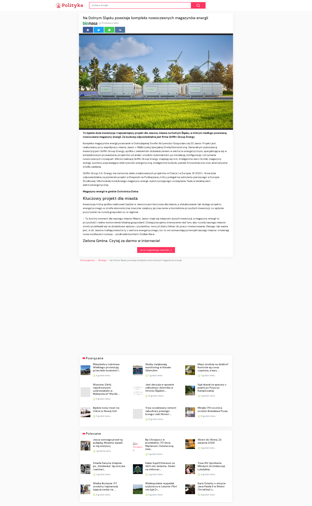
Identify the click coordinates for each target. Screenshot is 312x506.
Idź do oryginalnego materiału (155, 250)
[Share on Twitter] (99, 30)
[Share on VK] (120, 30)
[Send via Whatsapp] (109, 30)
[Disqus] (156, 307)
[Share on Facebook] (88, 30)
